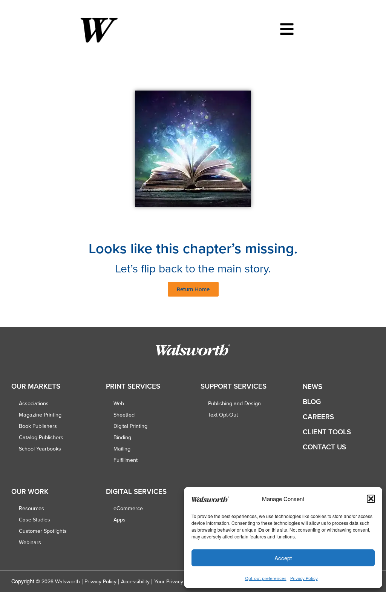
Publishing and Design (234, 403)
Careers (318, 417)
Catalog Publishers (41, 437)
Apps (119, 519)
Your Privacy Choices (179, 581)
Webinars (30, 542)
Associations (34, 403)
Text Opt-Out (223, 414)
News (312, 386)
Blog (312, 402)
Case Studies (34, 519)
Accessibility (135, 581)
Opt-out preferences (265, 578)
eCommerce (128, 508)
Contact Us (324, 447)
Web (118, 403)
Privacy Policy (304, 578)
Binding (122, 437)
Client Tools (327, 432)
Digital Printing (130, 426)
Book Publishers (38, 426)
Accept (283, 558)
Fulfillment (125, 460)
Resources (31, 508)
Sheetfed (124, 414)
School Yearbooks (40, 448)
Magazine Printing (40, 414)
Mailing (121, 448)
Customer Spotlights (43, 531)
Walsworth (67, 581)
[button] (371, 499)
